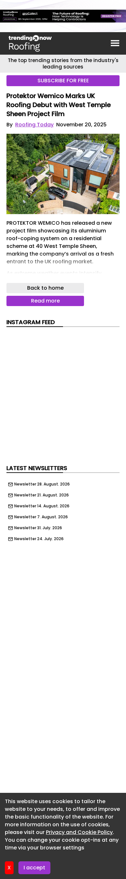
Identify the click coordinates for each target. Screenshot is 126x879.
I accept (34, 867)
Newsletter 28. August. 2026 (42, 484)
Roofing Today (34, 124)
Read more (45, 300)
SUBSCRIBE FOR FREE (63, 80)
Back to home (45, 288)
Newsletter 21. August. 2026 (41, 495)
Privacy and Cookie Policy (79, 832)
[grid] (63, 510)
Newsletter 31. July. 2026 (38, 527)
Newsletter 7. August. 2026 (41, 517)
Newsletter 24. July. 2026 (39, 538)
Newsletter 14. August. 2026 (41, 506)
